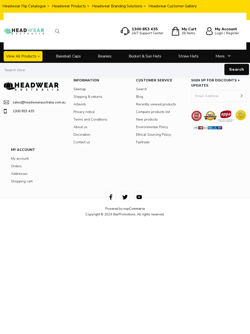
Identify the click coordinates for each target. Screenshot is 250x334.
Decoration (81, 134)
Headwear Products (69, 6)
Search (236, 69)
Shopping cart (21, 181)
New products (147, 119)
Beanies (105, 56)
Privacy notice (84, 112)
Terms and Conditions (90, 119)
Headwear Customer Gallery (172, 6)
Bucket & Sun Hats (145, 56)
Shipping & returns (87, 96)
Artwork (79, 104)
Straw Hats (188, 56)
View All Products (21, 56)
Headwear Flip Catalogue (24, 6)
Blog (139, 96)
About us (80, 127)
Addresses (19, 173)
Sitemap (79, 89)
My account (20, 158)
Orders (16, 166)
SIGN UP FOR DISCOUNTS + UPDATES (215, 83)
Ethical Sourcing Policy (153, 134)
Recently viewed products (156, 104)
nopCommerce (134, 209)
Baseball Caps (68, 56)
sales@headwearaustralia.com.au (36, 102)
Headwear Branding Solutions (117, 6)
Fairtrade (143, 142)
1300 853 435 (23, 111)
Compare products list (153, 112)
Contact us (81, 142)
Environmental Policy (152, 127)
